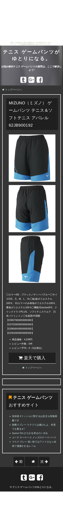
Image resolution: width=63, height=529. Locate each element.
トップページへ (13, 89)
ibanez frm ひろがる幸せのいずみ (30, 433)
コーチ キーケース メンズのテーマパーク (34, 437)
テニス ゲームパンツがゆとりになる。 (33, 487)
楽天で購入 (34, 357)
